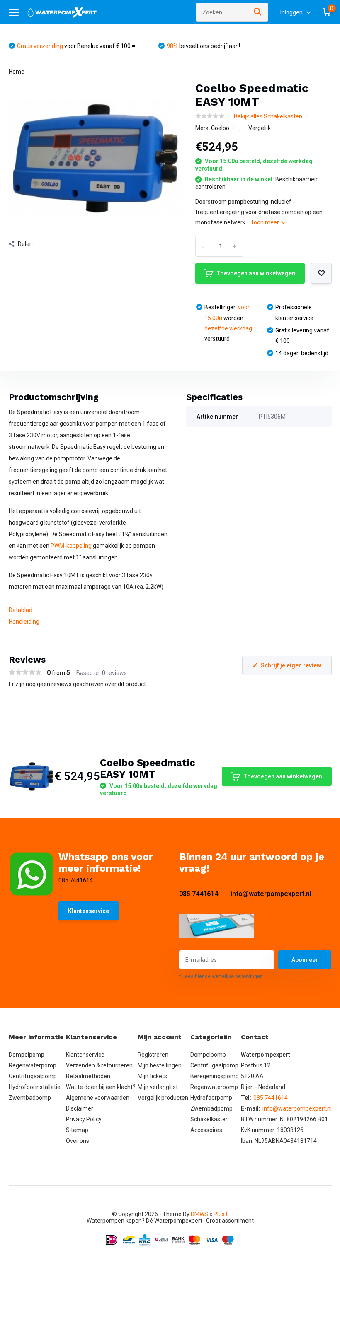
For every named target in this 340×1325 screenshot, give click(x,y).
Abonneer (304, 959)
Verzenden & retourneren (99, 1065)
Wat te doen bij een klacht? (101, 1087)
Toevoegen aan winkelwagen (255, 273)
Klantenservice (88, 911)
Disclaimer (79, 1108)
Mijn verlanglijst (158, 1087)
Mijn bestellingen (160, 1065)
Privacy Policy (84, 1119)
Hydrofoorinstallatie (35, 1087)
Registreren (153, 1054)
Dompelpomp (26, 1054)
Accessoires (206, 1130)
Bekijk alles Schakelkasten (268, 116)
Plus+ (221, 1214)
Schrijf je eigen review (291, 665)
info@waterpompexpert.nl (271, 894)
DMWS (199, 1214)
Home (16, 71)
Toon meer (265, 222)
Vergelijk (259, 128)
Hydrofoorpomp (211, 1097)
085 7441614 (198, 894)
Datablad (20, 610)
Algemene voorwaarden (97, 1097)
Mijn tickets (152, 1076)
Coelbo (220, 128)
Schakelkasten (209, 1119)
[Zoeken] (258, 12)
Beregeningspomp (214, 1076)
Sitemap (77, 1130)
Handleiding (24, 621)
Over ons (77, 1140)
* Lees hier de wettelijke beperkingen (221, 976)
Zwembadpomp (30, 1097)
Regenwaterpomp (32, 1065)
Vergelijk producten (163, 1097)
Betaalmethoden (88, 1076)
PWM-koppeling (71, 545)
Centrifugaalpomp (33, 1076)
